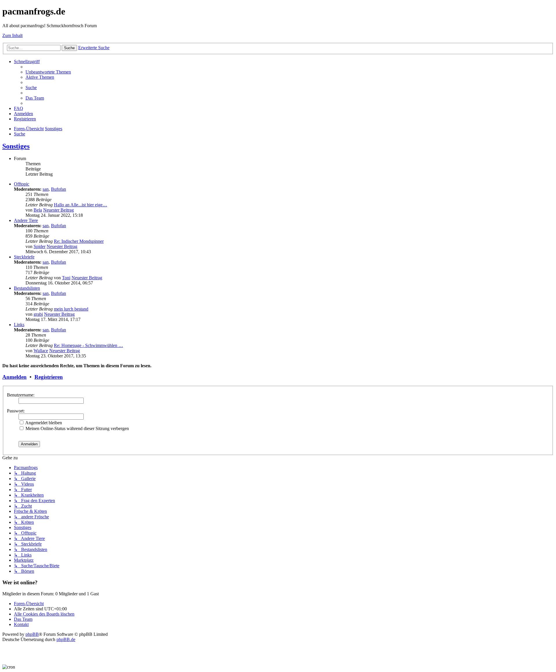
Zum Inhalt (12, 35)
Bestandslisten (27, 288)
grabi (38, 314)
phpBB (32, 634)
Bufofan (58, 189)
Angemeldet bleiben (43, 422)
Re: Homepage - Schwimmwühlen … (88, 345)
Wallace (41, 350)
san (46, 189)
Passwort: (16, 410)
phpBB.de (65, 639)
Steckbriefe (24, 256)
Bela (38, 210)
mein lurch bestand (71, 308)
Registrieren (48, 377)
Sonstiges (16, 146)
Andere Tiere (26, 220)
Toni (66, 277)
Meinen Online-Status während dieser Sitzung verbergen (76, 428)
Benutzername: (20, 394)
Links (19, 324)
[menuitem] (48, 71)
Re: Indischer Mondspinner (79, 241)
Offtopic (21, 183)
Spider (39, 246)
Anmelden (14, 377)
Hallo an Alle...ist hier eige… (80, 204)
